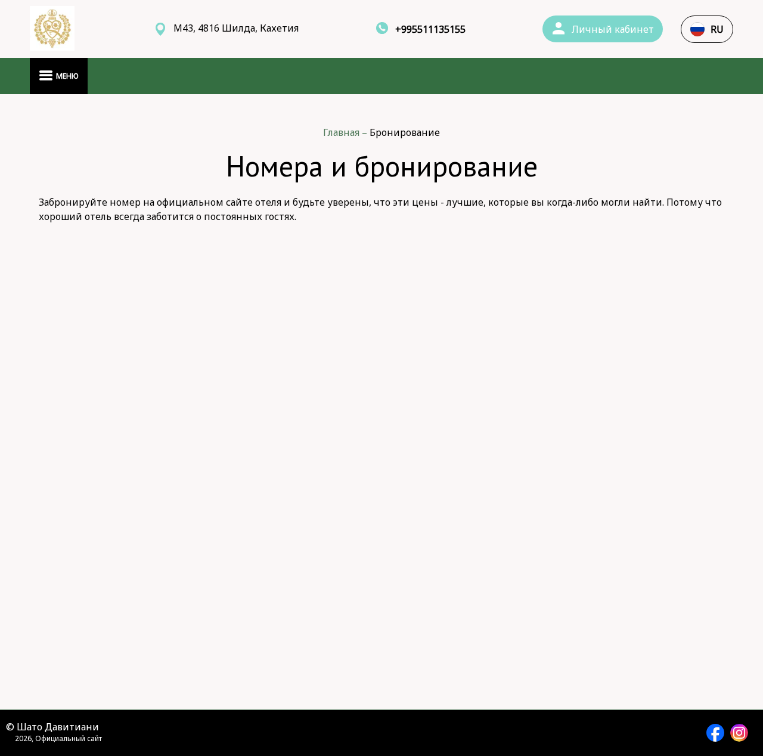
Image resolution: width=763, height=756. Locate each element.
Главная (342, 132)
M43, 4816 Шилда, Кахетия (236, 28)
